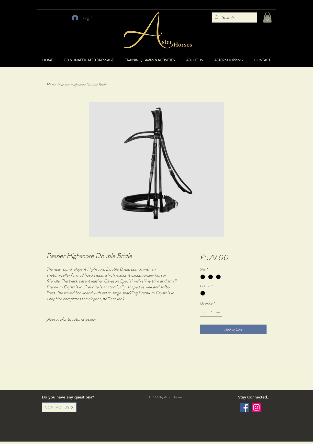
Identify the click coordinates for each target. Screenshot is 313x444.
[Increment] (218, 312)
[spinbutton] (211, 312)
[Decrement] (204, 312)
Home (51, 84)
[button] (267, 17)
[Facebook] (244, 407)
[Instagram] (256, 407)
